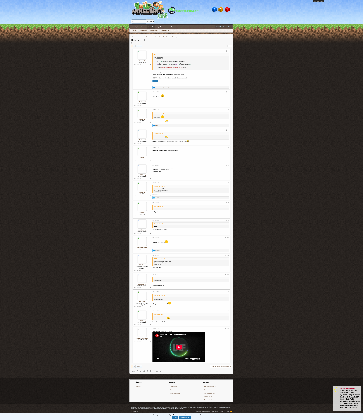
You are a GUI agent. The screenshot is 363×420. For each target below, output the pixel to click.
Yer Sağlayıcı (167, 407)
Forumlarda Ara (165, 30)
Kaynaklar (159, 27)
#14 (228, 311)
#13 (228, 292)
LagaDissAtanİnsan (142, 338)
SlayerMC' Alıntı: (157, 223)
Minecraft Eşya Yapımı (209, 399)
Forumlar (151, 27)
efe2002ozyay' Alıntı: (158, 186)
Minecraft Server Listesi (209, 389)
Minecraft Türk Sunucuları (210, 386)
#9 (228, 220)
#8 (228, 202)
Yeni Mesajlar (153, 30)
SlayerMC (142, 157)
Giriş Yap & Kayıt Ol (318, 1)
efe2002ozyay (142, 175)
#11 (228, 255)
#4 (228, 130)
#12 (228, 274)
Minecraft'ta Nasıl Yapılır (209, 393)
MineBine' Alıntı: (157, 278)
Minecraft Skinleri (208, 396)
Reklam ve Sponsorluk (175, 393)
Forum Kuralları (173, 386)
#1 (228, 51)
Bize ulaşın (198, 411)
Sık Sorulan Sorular (174, 389)
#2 (228, 92)
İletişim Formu (150, 408)
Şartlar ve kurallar (206, 411)
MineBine (142, 265)
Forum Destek (137, 408)
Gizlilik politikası (215, 411)
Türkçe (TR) (135, 411)
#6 (228, 165)
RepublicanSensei (142, 247)
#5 (228, 147)
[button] (146, 26)
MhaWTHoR (142, 101)
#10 (228, 237)
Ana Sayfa (135, 27)
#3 (228, 109)
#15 (228, 328)
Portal (143, 27)
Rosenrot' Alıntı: (157, 133)
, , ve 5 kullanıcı (170, 87)
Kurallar (134, 30)
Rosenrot (134, 43)
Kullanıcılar (143, 30)
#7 (228, 182)
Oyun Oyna (138, 386)
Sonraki (138, 46)
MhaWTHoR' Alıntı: (158, 113)
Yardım (221, 411)
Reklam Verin (170, 27)
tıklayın (354, 407)
